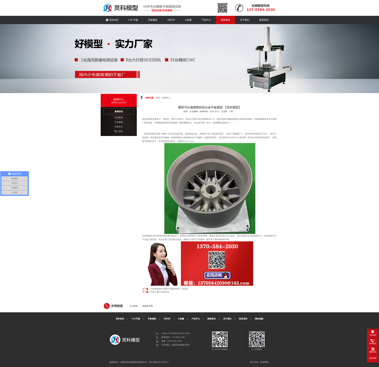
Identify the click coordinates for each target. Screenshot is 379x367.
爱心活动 (118, 131)
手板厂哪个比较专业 (159, 292)
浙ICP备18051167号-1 (159, 362)
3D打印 (171, 20)
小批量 (188, 20)
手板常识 (118, 127)
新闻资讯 (225, 20)
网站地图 (259, 319)
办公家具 (134, 306)
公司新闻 (118, 117)
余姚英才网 (147, 306)
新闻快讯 (119, 111)
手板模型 (152, 20)
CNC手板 (133, 20)
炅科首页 (114, 20)
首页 (158, 98)
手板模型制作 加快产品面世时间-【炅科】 (169, 289)
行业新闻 (118, 122)
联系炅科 (264, 20)
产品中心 (206, 20)
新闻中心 (166, 98)
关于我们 (244, 20)
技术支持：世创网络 (259, 362)
